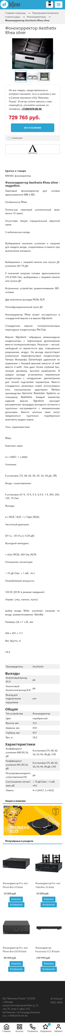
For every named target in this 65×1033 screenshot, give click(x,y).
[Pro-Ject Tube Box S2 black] (48, 863)
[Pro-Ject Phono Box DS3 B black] (16, 927)
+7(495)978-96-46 (31, 108)
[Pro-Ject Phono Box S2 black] (16, 863)
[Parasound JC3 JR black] (48, 927)
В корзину (16, 899)
